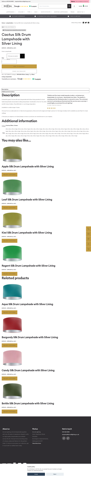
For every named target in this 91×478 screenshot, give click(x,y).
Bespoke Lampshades (61, 12)
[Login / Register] (74, 6)
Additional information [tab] (8, 91)
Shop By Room (45, 12)
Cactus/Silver (10, 125)
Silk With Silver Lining (23, 74)
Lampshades (10, 12)
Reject (54, 474)
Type (28, 12)
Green (16, 125)
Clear (8, 59)
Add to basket (19, 66)
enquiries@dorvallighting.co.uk (22, 1)
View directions (36, 443)
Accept (36, 474)
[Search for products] (69, 6)
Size (35, 12)
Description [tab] (5, 89)
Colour (20, 12)
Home (3, 23)
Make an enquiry (19, 71)
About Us (80, 12)
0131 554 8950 (66, 432)
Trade (72, 12)
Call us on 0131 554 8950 (8, 1)
